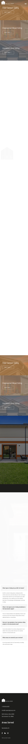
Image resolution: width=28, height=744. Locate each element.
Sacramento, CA (5, 728)
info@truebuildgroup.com (8, 710)
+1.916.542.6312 (5, 706)
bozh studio (7, 738)
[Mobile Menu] (26, 3)
